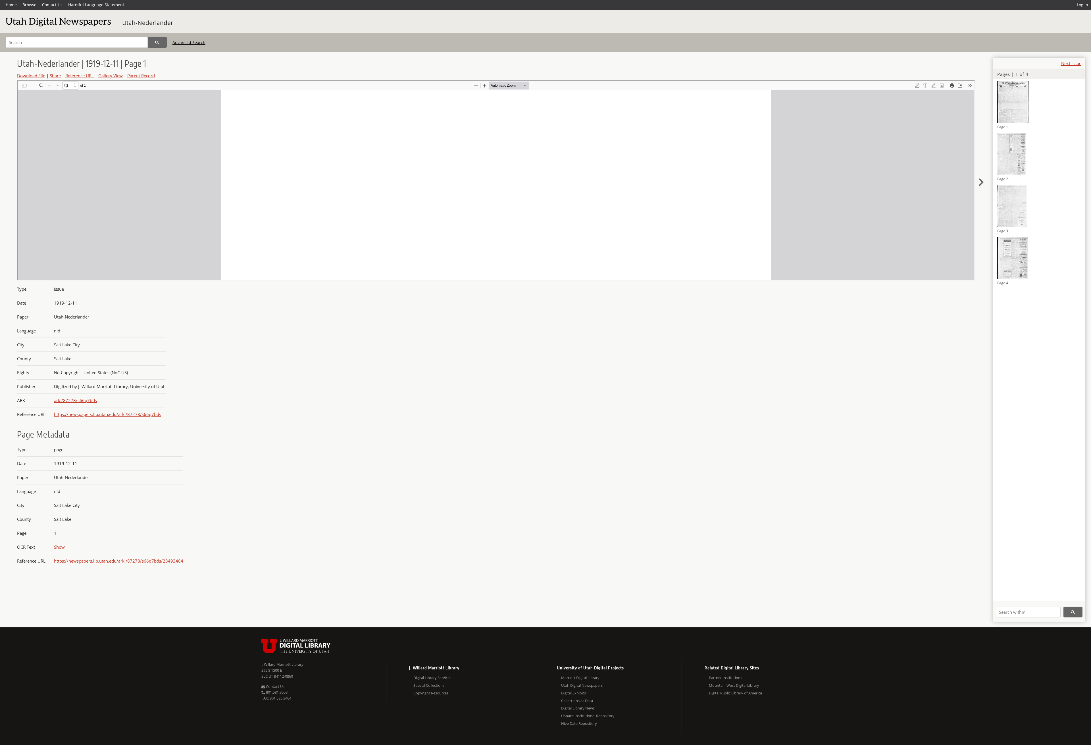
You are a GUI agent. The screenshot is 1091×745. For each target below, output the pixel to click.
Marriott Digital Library (580, 677)
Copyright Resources (430, 693)
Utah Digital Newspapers (582, 685)
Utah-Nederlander (147, 23)
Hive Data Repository (579, 723)
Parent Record (141, 75)
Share (55, 75)
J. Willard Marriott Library (282, 664)
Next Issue (1071, 63)
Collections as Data (577, 700)
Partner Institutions (725, 677)
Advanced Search (188, 42)
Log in (1082, 4)
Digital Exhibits (573, 693)
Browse (29, 4)
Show (59, 547)
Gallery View (110, 75)
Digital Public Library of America (735, 693)
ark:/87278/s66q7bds (75, 400)
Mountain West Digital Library (734, 685)
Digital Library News (578, 708)
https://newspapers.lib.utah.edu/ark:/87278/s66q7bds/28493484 (118, 561)
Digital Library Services (432, 677)
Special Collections (428, 685)
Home (11, 4)
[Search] (157, 42)
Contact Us (52, 4)
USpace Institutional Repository (588, 715)
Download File (31, 75)
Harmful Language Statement (96, 4)
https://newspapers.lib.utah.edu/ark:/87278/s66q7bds (107, 414)
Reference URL (79, 75)
